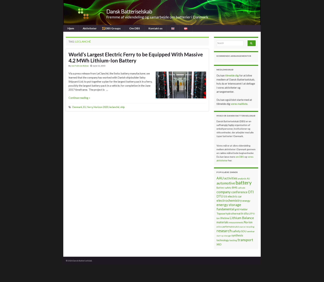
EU (84, 107)
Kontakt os (155, 28)
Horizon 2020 (101, 107)
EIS (225, 196)
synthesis (237, 235)
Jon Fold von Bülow (80, 65)
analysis (242, 178)
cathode (241, 187)
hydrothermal (233, 213)
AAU (220, 178)
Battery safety (224, 187)
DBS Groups (113, 28)
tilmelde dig (232, 75)
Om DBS (134, 28)
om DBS (240, 156)
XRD (219, 244)
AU (248, 178)
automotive (226, 183)
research (224, 231)
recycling (250, 226)
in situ (244, 213)
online (219, 227)
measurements (236, 222)
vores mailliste (239, 103)
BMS (234, 187)
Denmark (77, 107)
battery (244, 182)
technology (223, 240)
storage (227, 235)
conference (239, 192)
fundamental (225, 209)
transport (245, 240)
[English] (173, 28)
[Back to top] (316, 274)
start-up (220, 236)
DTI (251, 192)
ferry (90, 107)
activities (230, 178)
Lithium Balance (242, 218)
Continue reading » (79, 97)
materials (222, 222)
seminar (251, 231)
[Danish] (186, 28)
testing (233, 240)
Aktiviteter (90, 28)
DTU (220, 196)
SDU (243, 231)
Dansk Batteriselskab (129, 11)
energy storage (229, 205)
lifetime (224, 218)
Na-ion (248, 222)
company (224, 192)
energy (246, 200)
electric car (235, 196)
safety (236, 231)
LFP (251, 213)
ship (122, 107)
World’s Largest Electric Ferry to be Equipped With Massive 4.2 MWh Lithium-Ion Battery (136, 57)
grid (237, 209)
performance (228, 226)
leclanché (114, 107)
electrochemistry (229, 200)
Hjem (71, 28)
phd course (240, 226)
